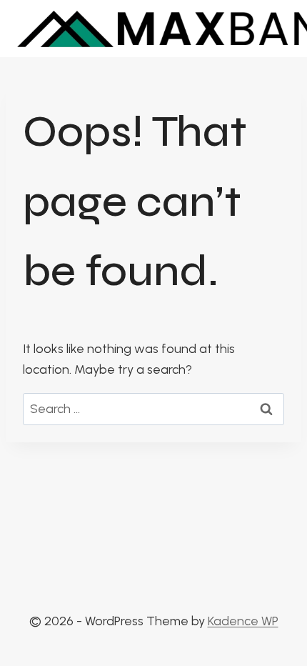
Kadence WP (243, 621)
